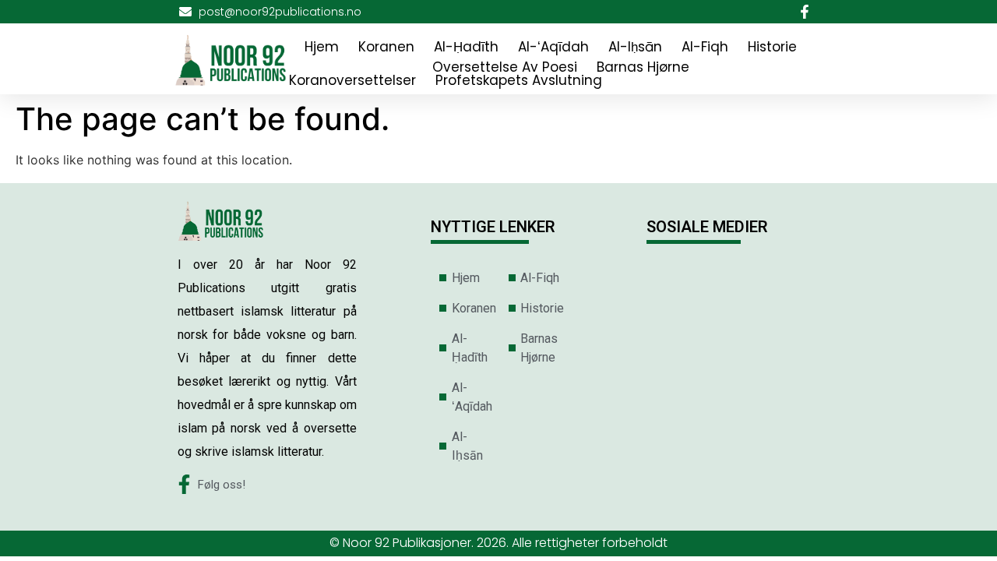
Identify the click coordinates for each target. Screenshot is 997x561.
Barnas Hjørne (643, 67)
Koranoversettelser (352, 80)
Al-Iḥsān (635, 46)
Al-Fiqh (705, 46)
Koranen (386, 46)
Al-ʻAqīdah (553, 46)
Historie (772, 46)
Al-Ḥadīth (466, 46)
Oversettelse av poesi (504, 67)
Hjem (322, 46)
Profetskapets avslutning (518, 80)
